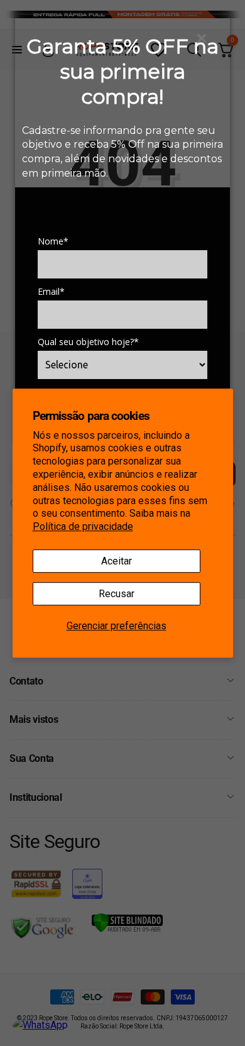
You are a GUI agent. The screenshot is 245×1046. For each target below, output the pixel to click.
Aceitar (116, 561)
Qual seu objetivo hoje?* (88, 342)
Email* (51, 291)
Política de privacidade (83, 526)
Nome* (53, 241)
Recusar (116, 594)
